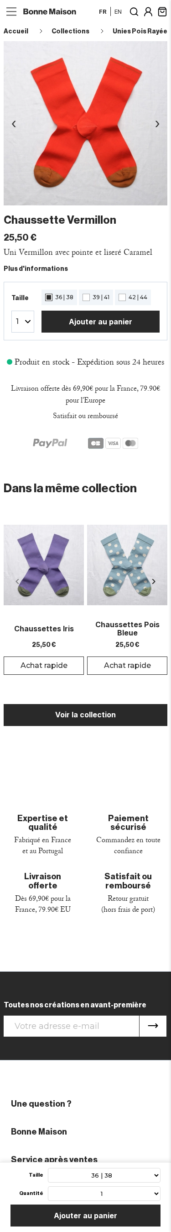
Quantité (31, 1193)
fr (103, 11)
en (118, 11)
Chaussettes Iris (44, 629)
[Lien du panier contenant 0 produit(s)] (162, 11)
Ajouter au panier (100, 321)
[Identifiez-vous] (148, 11)
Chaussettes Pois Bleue (127, 629)
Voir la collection (85, 714)
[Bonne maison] (50, 11)
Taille (36, 1175)
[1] (152, 1026)
